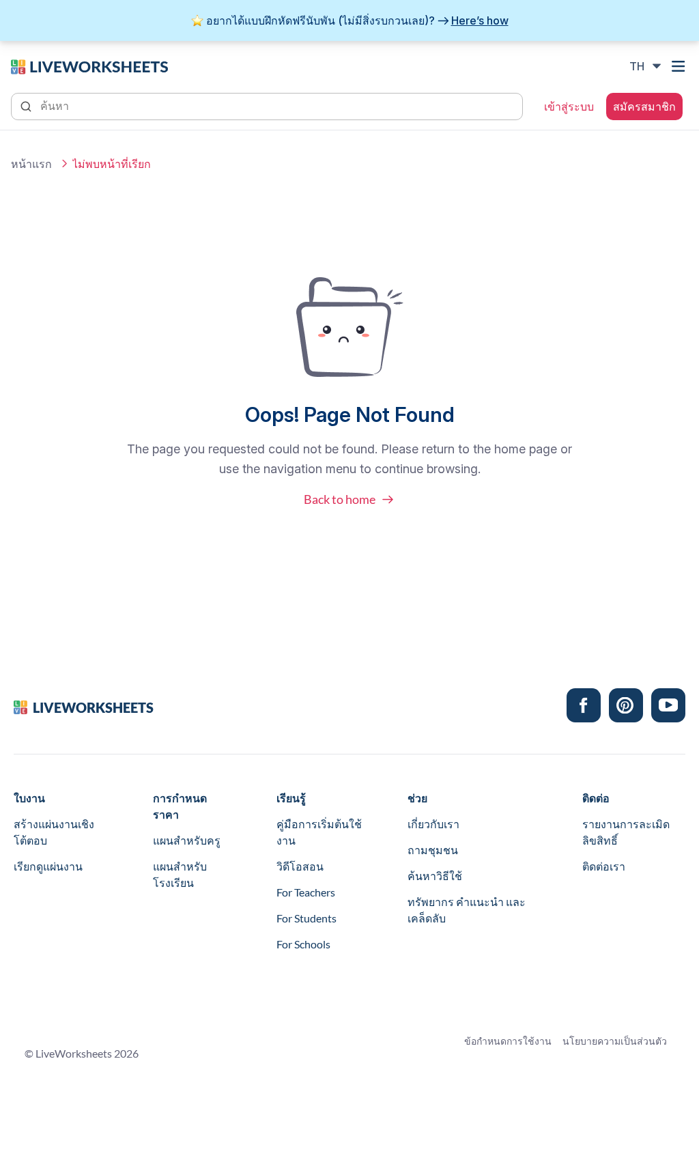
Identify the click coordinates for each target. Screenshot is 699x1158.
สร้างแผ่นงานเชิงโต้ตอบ (54, 832)
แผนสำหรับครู (186, 840)
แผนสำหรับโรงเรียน (180, 874)
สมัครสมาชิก (644, 106)
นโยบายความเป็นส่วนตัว (614, 1041)
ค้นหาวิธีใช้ (435, 875)
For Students (306, 918)
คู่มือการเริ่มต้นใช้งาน (319, 832)
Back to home (339, 499)
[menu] (680, 66)
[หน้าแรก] (89, 65)
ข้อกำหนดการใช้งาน (508, 1041)
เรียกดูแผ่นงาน (48, 866)
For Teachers (305, 892)
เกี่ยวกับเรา (433, 823)
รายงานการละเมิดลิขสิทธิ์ (626, 832)
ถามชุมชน (433, 849)
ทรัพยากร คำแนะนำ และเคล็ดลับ (467, 909)
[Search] (27, 105)
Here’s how (480, 20)
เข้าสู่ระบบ (569, 106)
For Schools (303, 943)
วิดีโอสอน (300, 866)
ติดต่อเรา (603, 866)
